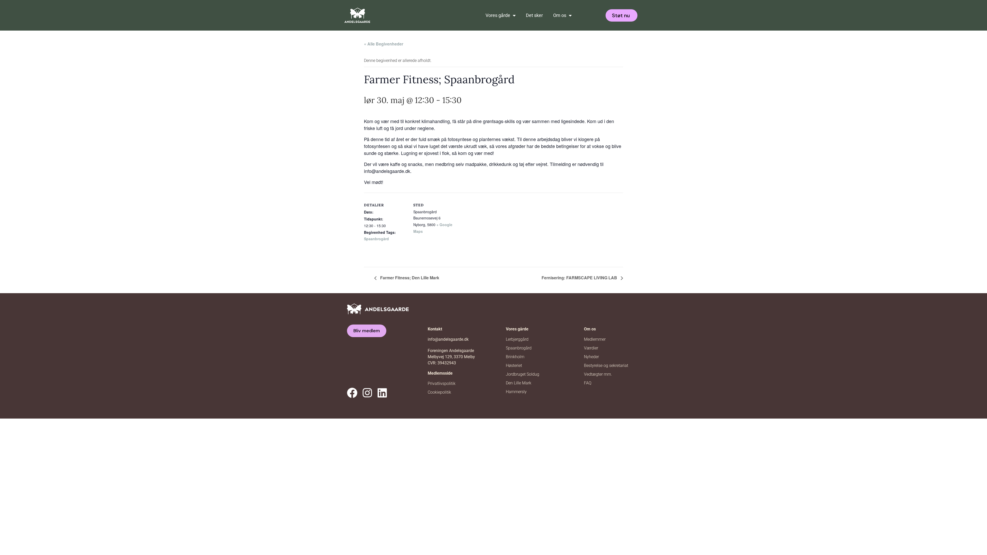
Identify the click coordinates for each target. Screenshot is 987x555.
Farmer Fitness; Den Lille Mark (409, 278)
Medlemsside (440, 373)
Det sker (534, 15)
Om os (559, 15)
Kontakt (435, 329)
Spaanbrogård (376, 238)
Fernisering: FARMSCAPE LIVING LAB (580, 278)
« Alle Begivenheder (383, 44)
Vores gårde (498, 15)
